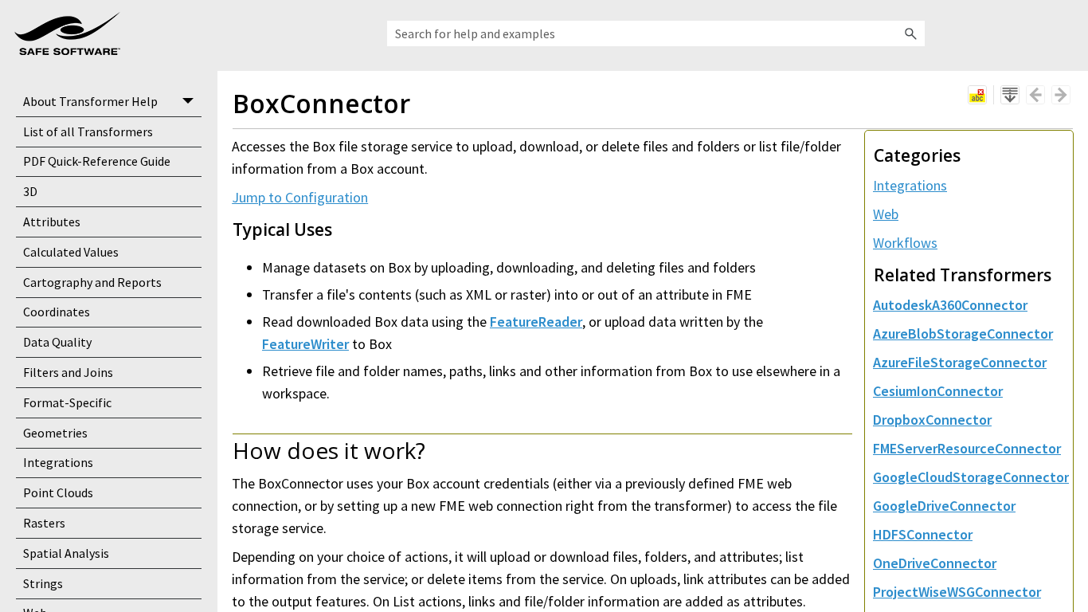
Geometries (55, 433)
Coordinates (56, 312)
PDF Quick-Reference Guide (96, 161)
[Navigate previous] (1035, 94)
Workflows (905, 242)
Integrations (58, 462)
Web (885, 214)
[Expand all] (1010, 94)
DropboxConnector (932, 419)
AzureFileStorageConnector (960, 362)
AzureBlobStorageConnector (963, 333)
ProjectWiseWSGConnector (957, 592)
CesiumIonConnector (938, 391)
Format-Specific (67, 402)
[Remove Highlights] (977, 94)
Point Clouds (58, 492)
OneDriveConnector (934, 563)
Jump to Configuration (300, 197)
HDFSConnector (923, 534)
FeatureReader (536, 321)
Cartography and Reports (92, 282)
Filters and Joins (68, 372)
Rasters (44, 523)
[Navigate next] (1060, 94)
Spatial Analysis (66, 553)
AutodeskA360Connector (950, 305)
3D (30, 191)
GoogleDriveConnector (944, 505)
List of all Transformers (88, 131)
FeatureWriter (305, 344)
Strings (43, 583)
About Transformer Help (90, 101)
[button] (910, 33)
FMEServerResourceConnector (967, 448)
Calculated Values (71, 252)
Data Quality (57, 342)
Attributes (51, 222)
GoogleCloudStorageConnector (971, 477)
